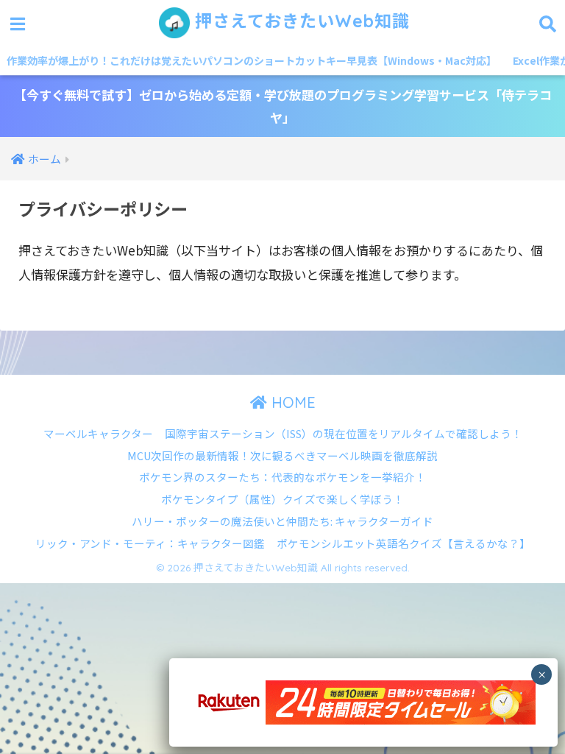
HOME (291, 402)
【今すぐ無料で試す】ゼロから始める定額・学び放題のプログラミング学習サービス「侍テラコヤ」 (283, 106)
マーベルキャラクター (98, 433)
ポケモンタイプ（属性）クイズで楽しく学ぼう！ (282, 499)
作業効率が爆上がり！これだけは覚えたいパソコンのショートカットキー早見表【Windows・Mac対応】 (252, 60)
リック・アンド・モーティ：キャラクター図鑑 (150, 543)
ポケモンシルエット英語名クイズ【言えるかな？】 (403, 543)
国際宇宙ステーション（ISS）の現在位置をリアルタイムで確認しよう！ (343, 433)
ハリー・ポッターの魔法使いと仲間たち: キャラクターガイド (282, 521)
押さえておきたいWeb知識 (300, 21)
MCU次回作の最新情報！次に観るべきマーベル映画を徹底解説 (282, 455)
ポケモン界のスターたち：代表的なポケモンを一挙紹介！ (282, 477)
